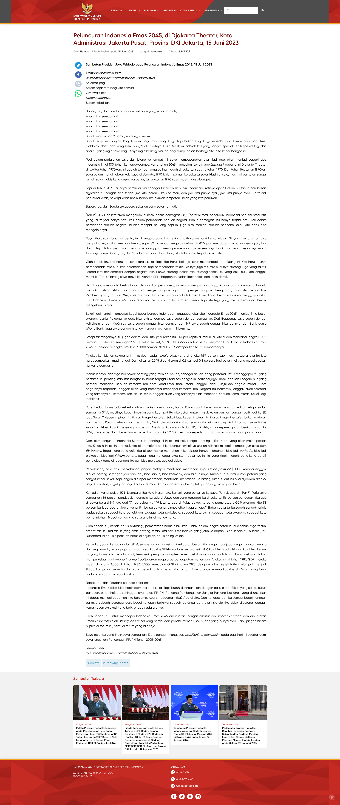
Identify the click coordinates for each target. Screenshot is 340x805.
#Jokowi (93, 663)
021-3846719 (182, 771)
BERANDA (116, 10)
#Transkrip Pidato (115, 663)
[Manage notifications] (332, 797)
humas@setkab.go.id (186, 785)
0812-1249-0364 (184, 778)
